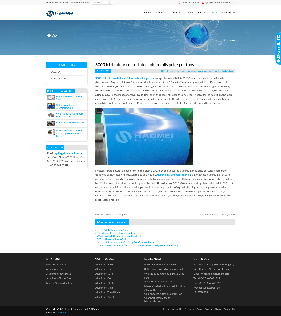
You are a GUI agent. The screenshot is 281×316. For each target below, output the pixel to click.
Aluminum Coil (103, 278)
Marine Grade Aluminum (60, 282)
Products (176, 12)
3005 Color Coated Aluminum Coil (116, 232)
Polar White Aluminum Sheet (113, 229)
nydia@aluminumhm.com (218, 2)
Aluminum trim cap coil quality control (216, 214)
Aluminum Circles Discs (59, 278)
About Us (161, 12)
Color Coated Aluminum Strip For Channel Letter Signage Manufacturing (137, 245)
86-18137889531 (190, 2)
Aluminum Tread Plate (107, 292)
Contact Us (228, 12)
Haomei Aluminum (56, 264)
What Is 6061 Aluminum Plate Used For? (119, 236)
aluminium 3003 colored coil (221, 71)
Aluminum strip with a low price (111, 214)
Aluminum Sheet (104, 264)
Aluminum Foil (54, 268)
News (214, 12)
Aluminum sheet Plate (58, 273)
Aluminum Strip (104, 273)
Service (202, 12)
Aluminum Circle (104, 282)
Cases (190, 12)
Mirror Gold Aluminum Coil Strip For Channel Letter (126, 242)
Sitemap (62, 312)
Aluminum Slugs (104, 287)
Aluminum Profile (105, 296)
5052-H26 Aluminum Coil (111, 239)
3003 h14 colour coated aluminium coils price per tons (184, 71)
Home (147, 12)
